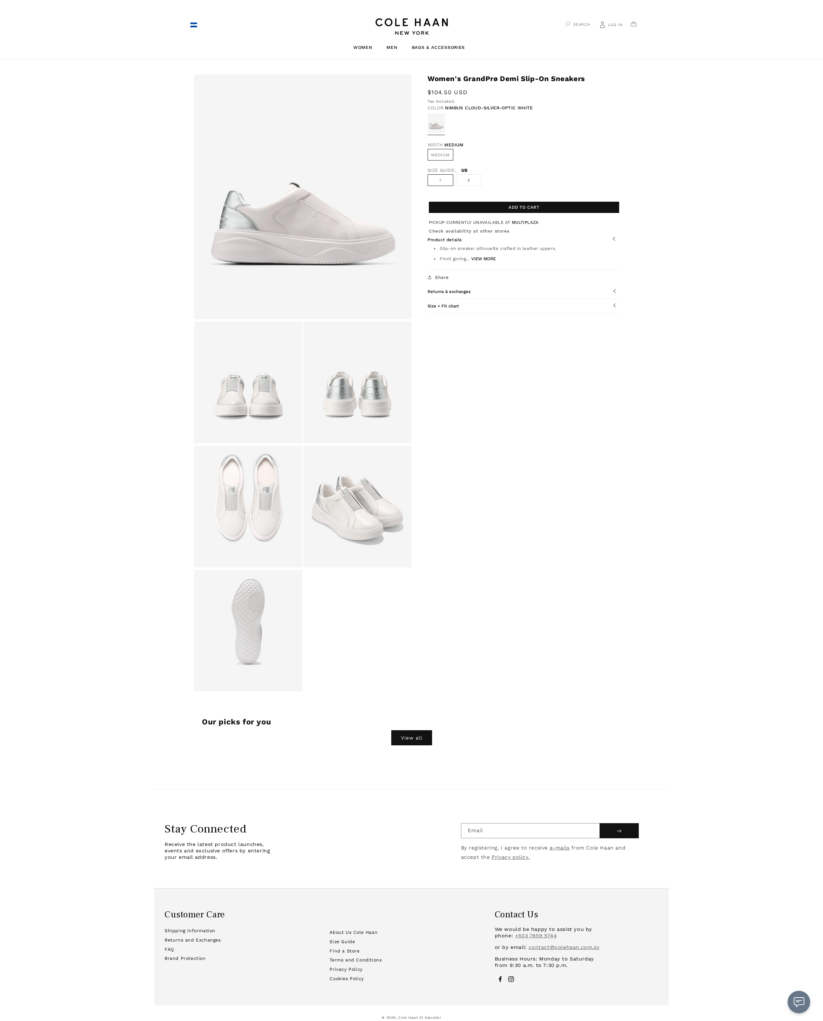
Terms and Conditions (356, 959)
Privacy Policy (346, 969)
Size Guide (342, 941)
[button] (365, 47)
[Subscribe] (619, 830)
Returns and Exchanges (193, 940)
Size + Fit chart (443, 306)
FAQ (169, 949)
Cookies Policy (347, 978)
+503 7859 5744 (536, 936)
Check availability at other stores (469, 231)
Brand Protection (185, 958)
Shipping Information (190, 930)
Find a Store (344, 950)
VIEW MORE (483, 258)
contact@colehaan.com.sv (564, 947)
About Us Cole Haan (353, 932)
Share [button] (442, 277)
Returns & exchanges (449, 291)
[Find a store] (193, 26)
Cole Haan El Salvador (419, 1018)
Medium (440, 154)
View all (411, 738)
